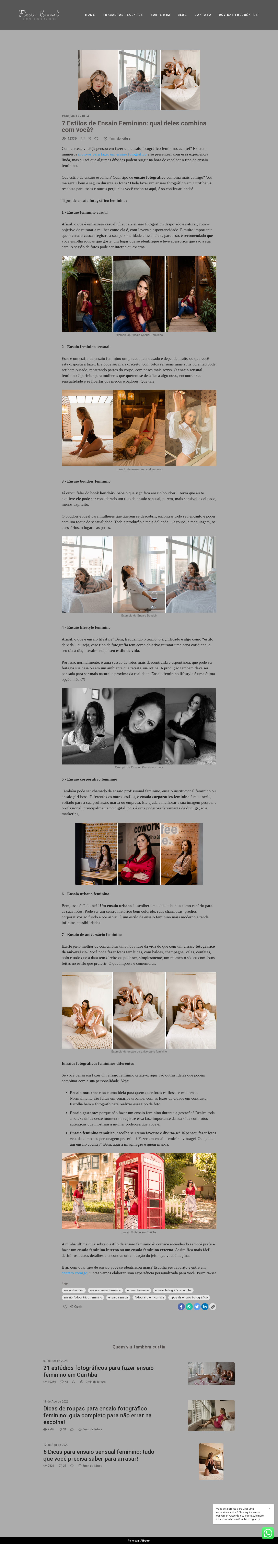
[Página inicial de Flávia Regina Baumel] (45, 15)
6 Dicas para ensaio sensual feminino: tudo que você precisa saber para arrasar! (98, 1455)
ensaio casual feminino (105, 1290)
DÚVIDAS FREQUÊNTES (238, 14)
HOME (90, 14)
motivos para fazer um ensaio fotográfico (112, 154)
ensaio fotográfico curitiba (173, 1290)
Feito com (139, 1540)
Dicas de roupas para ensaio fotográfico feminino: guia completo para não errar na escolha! (97, 1415)
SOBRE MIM (160, 14)
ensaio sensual (118, 1297)
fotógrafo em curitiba (149, 1297)
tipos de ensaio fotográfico (189, 1297)
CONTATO (203, 14)
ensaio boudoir (74, 1290)
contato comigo (74, 1273)
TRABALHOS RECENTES (123, 14)
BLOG (182, 14)
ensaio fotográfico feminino (83, 1297)
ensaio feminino (138, 1290)
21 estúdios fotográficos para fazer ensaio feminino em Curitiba (98, 1371)
